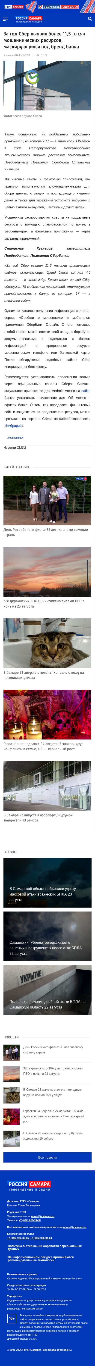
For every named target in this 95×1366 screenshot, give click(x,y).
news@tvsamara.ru (42, 1216)
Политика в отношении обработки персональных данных (45, 1247)
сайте (85, 391)
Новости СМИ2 (14, 447)
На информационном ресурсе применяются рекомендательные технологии (41, 1258)
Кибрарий (13, 426)
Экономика (15, 437)
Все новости (47, 1157)
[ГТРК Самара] (28, 19)
